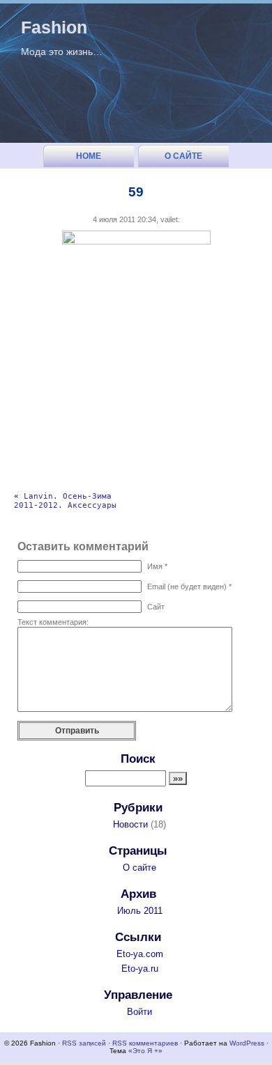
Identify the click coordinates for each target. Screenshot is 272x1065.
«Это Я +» (145, 1051)
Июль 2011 (140, 910)
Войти (139, 1011)
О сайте (183, 156)
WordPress (246, 1043)
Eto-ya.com (139, 954)
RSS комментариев (145, 1043)
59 (136, 192)
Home (88, 156)
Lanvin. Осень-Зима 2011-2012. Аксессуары (65, 501)
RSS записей (84, 1043)
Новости (130, 824)
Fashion (54, 27)
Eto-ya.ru (139, 968)
